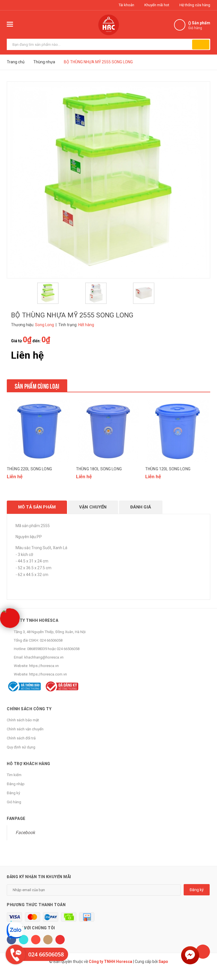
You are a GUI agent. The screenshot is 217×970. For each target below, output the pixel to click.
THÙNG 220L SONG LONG (29, 469)
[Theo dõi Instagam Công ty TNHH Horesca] (48, 939)
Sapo (163, 961)
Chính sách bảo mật (23, 720)
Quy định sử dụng (21, 747)
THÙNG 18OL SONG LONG (99, 469)
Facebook (25, 832)
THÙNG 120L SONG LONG (167, 469)
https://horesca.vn (44, 666)
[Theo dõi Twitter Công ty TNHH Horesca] (23, 939)
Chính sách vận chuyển (25, 729)
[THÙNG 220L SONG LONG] (39, 431)
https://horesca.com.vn (48, 674)
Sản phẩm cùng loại (37, 385)
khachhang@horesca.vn (44, 657)
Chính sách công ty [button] (29, 709)
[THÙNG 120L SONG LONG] (177, 431)
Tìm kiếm (14, 775)
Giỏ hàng (14, 802)
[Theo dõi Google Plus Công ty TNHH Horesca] (35, 939)
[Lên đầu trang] (203, 952)
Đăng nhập (16, 784)
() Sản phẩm (199, 25)
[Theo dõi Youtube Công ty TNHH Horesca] (60, 939)
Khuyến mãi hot (156, 5)
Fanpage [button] (16, 818)
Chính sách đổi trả (21, 738)
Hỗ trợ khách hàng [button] (28, 763)
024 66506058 (51, 640)
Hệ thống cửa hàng (194, 5)
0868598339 (37, 649)
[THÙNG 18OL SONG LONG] (108, 431)
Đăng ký (13, 793)
